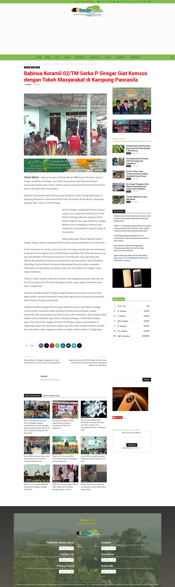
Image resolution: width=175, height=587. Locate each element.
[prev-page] (25, 494)
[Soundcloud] (129, 1)
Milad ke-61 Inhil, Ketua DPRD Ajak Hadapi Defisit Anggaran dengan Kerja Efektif (36, 486)
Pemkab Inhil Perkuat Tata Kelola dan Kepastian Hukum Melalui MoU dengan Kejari (93, 486)
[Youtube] (149, 1)
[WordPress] (145, 1)
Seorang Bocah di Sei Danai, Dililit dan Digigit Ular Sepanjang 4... (137, 161)
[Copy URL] (79, 345)
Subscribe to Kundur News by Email (126, 430)
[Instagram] (114, 1)
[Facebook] (102, 1)
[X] (141, 1)
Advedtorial (56, 417)
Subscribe (145, 336)
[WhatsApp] (57, 345)
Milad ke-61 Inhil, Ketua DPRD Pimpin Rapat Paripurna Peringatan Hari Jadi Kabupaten (64, 458)
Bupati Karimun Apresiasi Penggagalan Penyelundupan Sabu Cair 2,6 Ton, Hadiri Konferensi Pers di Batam (129, 248)
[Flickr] (106, 1)
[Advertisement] (87, 36)
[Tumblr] (137, 1)
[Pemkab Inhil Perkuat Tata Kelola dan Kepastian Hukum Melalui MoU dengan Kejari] (94, 473)
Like (148, 306)
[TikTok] (133, 1)
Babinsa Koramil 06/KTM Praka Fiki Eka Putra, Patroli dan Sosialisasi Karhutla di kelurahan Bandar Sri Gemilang (88, 362)
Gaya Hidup (120, 57)
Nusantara (79, 57)
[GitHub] (110, 1)
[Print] (68, 345)
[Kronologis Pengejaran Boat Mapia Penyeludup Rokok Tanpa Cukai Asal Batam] (118, 187)
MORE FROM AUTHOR (51, 396)
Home (39, 57)
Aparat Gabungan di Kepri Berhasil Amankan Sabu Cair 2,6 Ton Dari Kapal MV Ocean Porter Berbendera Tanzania (131, 257)
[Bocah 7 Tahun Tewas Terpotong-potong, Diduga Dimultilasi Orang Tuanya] (118, 174)
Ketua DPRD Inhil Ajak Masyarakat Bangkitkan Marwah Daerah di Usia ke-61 (93, 458)
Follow (146, 311)
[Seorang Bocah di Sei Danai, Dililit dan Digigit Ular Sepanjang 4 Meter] (118, 161)
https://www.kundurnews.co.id (50, 380)
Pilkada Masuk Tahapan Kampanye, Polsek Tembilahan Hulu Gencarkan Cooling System (42, 361)
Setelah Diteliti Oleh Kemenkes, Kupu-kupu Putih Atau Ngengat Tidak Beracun (138, 148)
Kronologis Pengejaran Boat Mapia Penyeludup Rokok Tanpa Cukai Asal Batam (137, 186)
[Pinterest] (122, 1)
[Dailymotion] (98, 1)
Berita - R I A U (118, 139)
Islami (107, 57)
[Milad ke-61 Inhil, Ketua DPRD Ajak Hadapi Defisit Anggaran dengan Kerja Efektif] (37, 473)
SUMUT (67, 57)
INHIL (37, 67)
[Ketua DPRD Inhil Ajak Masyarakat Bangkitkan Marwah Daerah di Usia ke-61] (94, 445)
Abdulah (28, 84)
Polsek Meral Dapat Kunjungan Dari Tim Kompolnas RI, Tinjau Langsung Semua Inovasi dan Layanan (131, 238)
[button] (172, 57)
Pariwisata (135, 57)
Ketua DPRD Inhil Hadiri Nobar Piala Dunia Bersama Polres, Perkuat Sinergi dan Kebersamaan (36, 458)
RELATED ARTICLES (32, 396)
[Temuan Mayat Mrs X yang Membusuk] (118, 200)
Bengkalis (28, 417)
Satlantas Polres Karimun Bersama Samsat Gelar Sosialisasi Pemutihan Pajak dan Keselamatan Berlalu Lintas (132, 218)
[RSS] (126, 1)
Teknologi (94, 57)
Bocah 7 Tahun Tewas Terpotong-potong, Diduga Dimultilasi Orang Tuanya (137, 173)
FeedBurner (136, 448)
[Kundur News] (87, 11)
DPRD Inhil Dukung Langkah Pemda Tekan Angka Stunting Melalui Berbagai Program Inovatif (65, 486)
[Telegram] (74, 345)
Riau (57, 57)
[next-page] (29, 494)
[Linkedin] (118, 1)
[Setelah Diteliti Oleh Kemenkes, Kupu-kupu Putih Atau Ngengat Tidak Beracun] (118, 149)
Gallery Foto (56, 453)
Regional (33, 64)
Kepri (47, 57)
